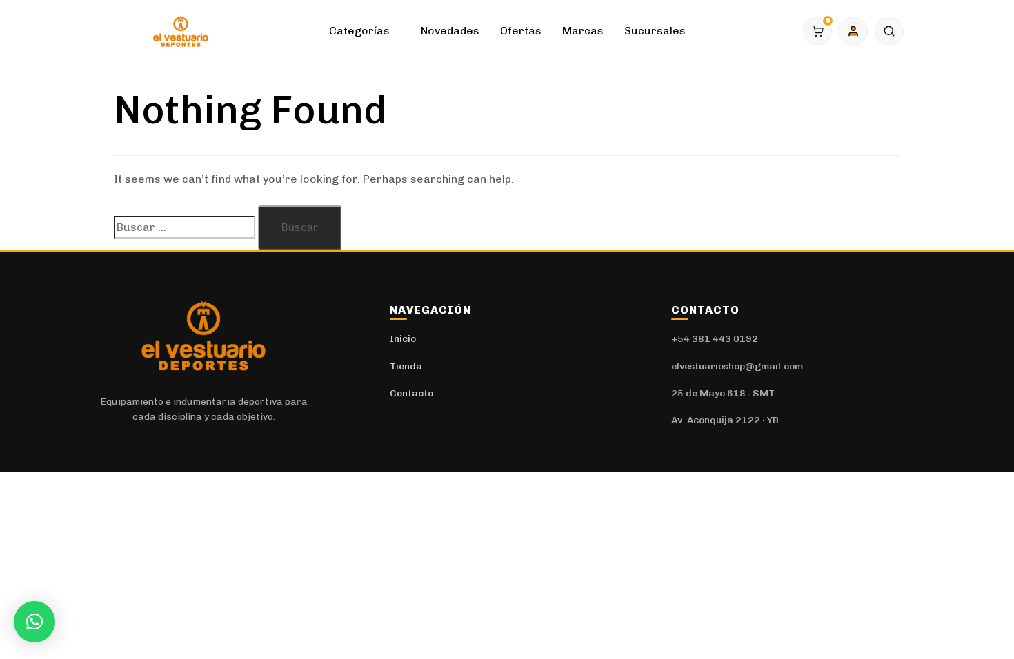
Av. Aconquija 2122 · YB (725, 420)
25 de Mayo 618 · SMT (723, 393)
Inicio (403, 339)
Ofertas (520, 30)
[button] (889, 31)
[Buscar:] (184, 227)
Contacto (411, 393)
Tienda (406, 366)
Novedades (450, 30)
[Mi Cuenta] (853, 31)
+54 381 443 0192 (714, 339)
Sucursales (655, 30)
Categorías (359, 30)
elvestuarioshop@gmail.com (737, 366)
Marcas (583, 30)
